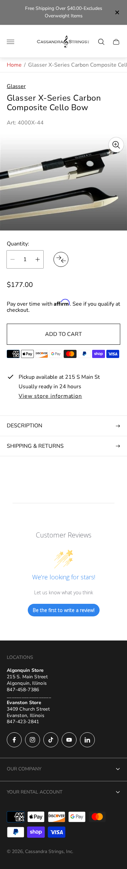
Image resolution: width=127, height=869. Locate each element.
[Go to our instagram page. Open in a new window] (32, 739)
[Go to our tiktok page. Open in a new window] (50, 739)
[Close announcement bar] (116, 12)
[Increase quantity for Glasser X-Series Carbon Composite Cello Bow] (37, 259)
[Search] (101, 41)
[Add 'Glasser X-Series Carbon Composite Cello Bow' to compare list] (61, 259)
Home (14, 65)
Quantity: (18, 244)
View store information (50, 396)
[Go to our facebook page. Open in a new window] (14, 739)
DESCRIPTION (24, 425)
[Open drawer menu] (10, 41)
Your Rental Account (34, 792)
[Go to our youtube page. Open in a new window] (69, 739)
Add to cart (63, 334)
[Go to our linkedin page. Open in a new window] (87, 739)
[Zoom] (116, 144)
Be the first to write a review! (63, 610)
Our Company (24, 769)
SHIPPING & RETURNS (35, 446)
